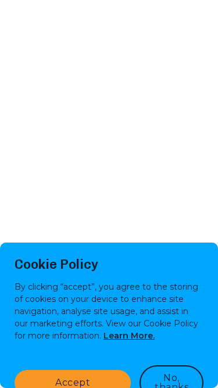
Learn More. (129, 335)
